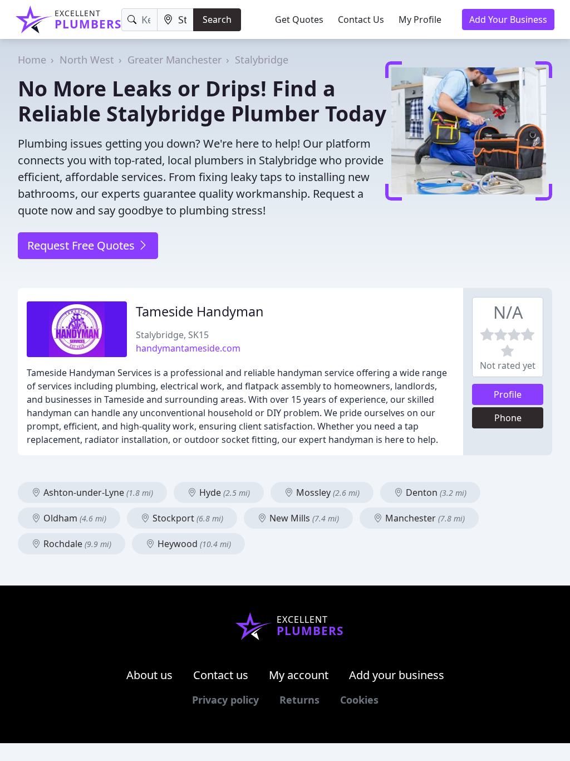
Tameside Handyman (200, 311)
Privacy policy (225, 699)
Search (217, 19)
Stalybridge (261, 59)
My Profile (420, 19)
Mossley (327, 492)
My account (298, 674)
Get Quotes (299, 19)
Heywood (193, 544)
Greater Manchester (174, 59)
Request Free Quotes (82, 245)
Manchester (424, 518)
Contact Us (361, 19)
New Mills (303, 518)
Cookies (359, 699)
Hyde (223, 492)
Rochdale (76, 544)
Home (32, 59)
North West (87, 59)
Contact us (220, 674)
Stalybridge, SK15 (172, 335)
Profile (508, 394)
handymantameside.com (188, 348)
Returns (299, 699)
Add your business (396, 674)
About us (149, 674)
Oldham (73, 518)
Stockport (186, 518)
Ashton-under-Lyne (97, 492)
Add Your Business (508, 19)
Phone (508, 418)
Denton (435, 492)
